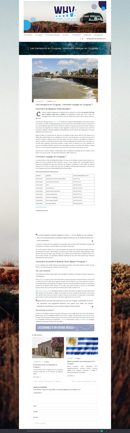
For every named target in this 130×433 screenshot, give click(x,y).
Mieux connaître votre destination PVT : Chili (84, 381)
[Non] (128, 431)
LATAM (63, 319)
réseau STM (56, 121)
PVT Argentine (76, 35)
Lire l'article (36, 377)
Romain (54, 101)
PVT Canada (38, 35)
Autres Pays (87, 35)
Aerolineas (83, 319)
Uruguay (49, 101)
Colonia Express (43, 291)
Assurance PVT (98, 35)
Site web (35, 417)
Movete (41, 147)
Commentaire (37, 392)
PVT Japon (65, 35)
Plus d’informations (41, 207)
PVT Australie (28, 35)
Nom (35, 406)
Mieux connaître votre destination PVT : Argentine (47, 381)
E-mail (35, 411)
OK (101, 431)
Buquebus (41, 279)
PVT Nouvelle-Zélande (52, 35)
